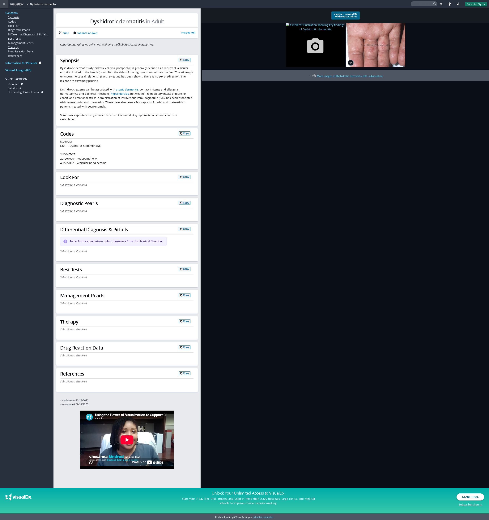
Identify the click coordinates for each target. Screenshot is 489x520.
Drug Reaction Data (20, 51)
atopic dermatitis (127, 89)
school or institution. (263, 517)
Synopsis (13, 17)
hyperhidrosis (120, 93)
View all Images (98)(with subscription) (345, 15)
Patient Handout (86, 33)
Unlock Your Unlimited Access (248, 493)
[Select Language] (450, 4)
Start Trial (470, 497)
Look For (13, 26)
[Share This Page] (441, 4)
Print (65, 33)
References (15, 56)
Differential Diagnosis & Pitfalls (28, 34)
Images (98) (188, 33)
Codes (12, 21)
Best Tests (14, 38)
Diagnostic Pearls (19, 30)
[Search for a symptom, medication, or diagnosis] (424, 3)
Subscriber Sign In (476, 4)
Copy (186, 59)
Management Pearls (21, 43)
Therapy (13, 47)
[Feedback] (459, 4)
